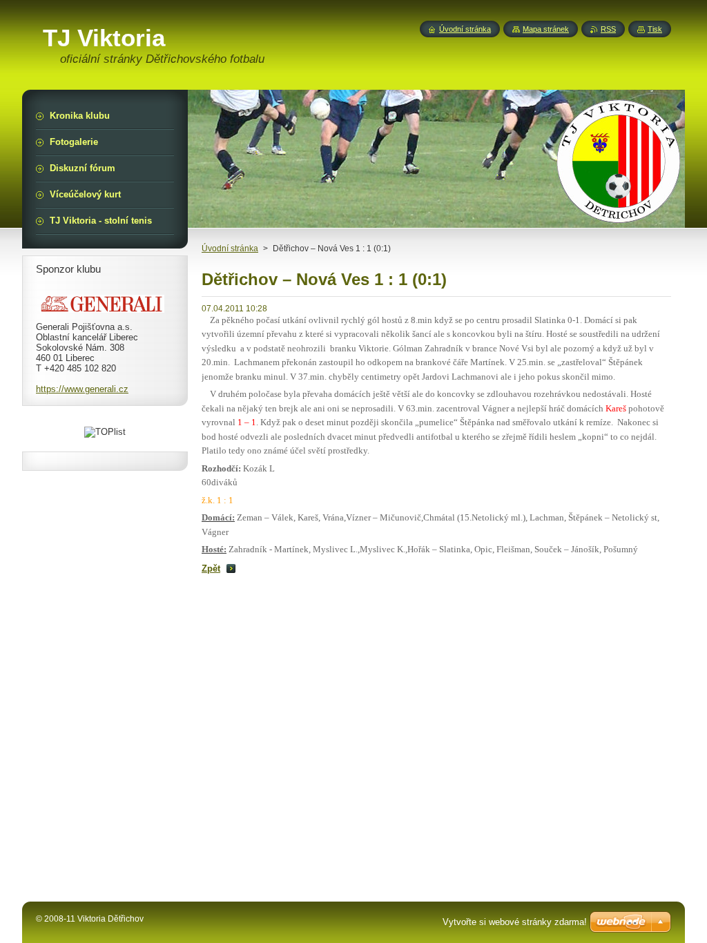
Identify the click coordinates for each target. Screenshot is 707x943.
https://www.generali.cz (82, 389)
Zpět (211, 568)
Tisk (655, 29)
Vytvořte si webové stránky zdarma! (515, 922)
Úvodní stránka (230, 248)
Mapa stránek (546, 29)
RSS (608, 29)
